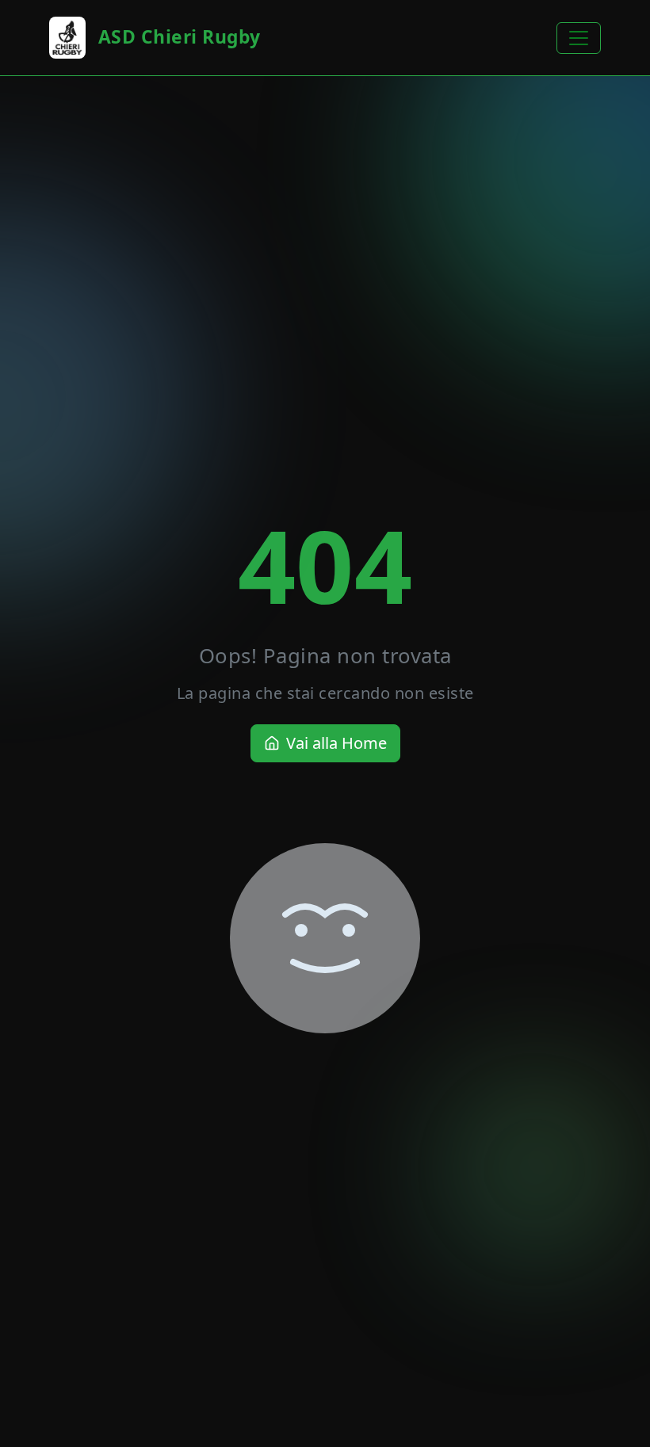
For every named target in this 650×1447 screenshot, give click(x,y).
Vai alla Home (336, 743)
